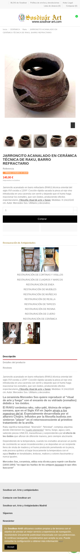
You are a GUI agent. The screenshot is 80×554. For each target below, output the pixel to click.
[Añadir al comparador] (59, 228)
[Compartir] (4, 239)
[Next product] (76, 31)
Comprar (42, 219)
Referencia (8, 168)
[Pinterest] (11, 239)
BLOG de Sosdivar (19, 3)
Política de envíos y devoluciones (45, 3)
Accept (10, 547)
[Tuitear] (8, 239)
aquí (61, 541)
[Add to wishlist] (21, 228)
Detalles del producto (14, 362)
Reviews (7, 368)
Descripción (9, 356)
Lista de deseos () (52, 6)
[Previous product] (73, 31)
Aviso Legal (68, 3)
